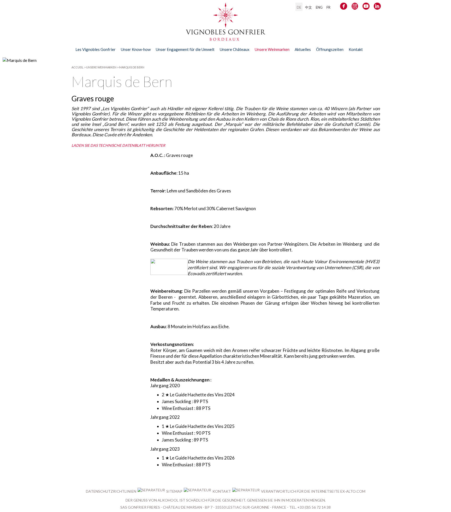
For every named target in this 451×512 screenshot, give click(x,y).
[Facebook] (343, 7)
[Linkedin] (377, 7)
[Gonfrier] (225, 38)
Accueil (78, 67)
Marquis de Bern (131, 67)
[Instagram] (354, 7)
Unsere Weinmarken (101, 67)
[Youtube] (366, 7)
